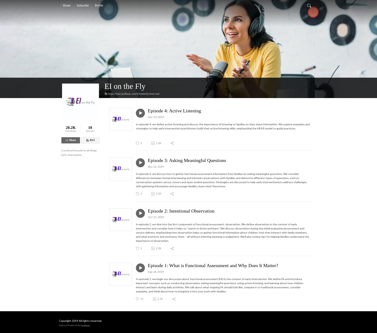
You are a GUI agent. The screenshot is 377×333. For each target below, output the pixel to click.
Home (66, 5)
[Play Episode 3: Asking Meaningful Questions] (140, 162)
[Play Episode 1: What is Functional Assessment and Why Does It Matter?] (140, 267)
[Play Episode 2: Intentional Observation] (140, 213)
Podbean (85, 325)
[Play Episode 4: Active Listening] (140, 113)
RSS (92, 140)
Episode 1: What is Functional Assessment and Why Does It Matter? (213, 265)
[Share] (172, 143)
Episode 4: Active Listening (174, 110)
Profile (99, 5)
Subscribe (83, 5)
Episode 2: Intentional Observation (181, 211)
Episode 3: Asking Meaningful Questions (187, 160)
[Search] (309, 5)
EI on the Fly (124, 86)
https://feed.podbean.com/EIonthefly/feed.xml (133, 93)
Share (72, 140)
